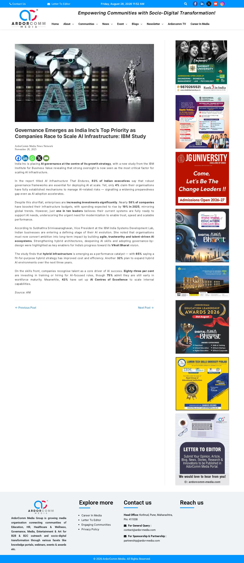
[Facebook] (18, 158)
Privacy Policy (90, 529)
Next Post (146, 307)
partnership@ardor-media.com (142, 540)
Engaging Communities (96, 524)
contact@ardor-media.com (140, 530)
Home (55, 24)
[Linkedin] (25, 158)
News (105, 24)
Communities (86, 24)
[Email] (46, 158)
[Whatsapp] (32, 158)
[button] (68, 24)
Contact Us (19, 4)
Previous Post (25, 307)
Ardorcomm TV (177, 24)
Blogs (135, 24)
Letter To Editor (91, 520)
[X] (39, 158)
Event (120, 24)
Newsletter (153, 24)
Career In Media (200, 24)
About (66, 24)
